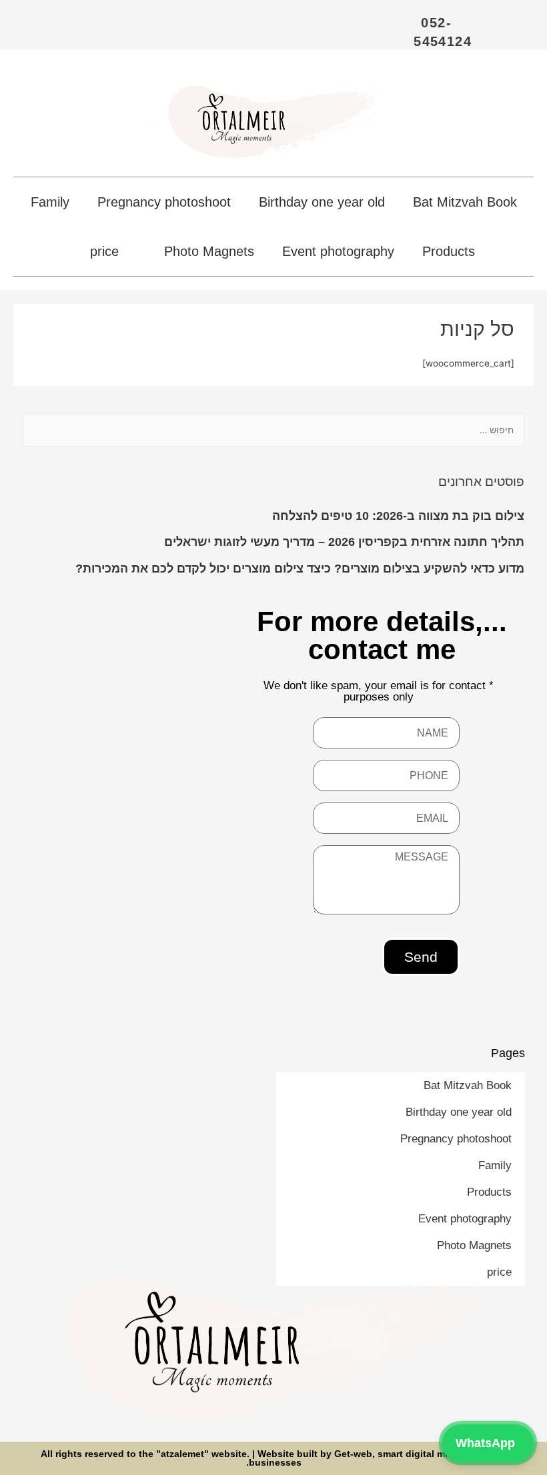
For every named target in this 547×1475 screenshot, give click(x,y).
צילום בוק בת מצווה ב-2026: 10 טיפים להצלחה (398, 516)
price (104, 251)
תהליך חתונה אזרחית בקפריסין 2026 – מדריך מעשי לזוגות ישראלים (344, 542)
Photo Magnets (209, 251)
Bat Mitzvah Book (465, 202)
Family (50, 202)
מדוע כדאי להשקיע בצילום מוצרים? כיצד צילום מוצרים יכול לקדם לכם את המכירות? (299, 568)
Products (448, 251)
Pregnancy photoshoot (164, 202)
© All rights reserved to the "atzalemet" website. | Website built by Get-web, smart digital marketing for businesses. (274, 1458)
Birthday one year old (322, 202)
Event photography (338, 251)
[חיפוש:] (274, 430)
